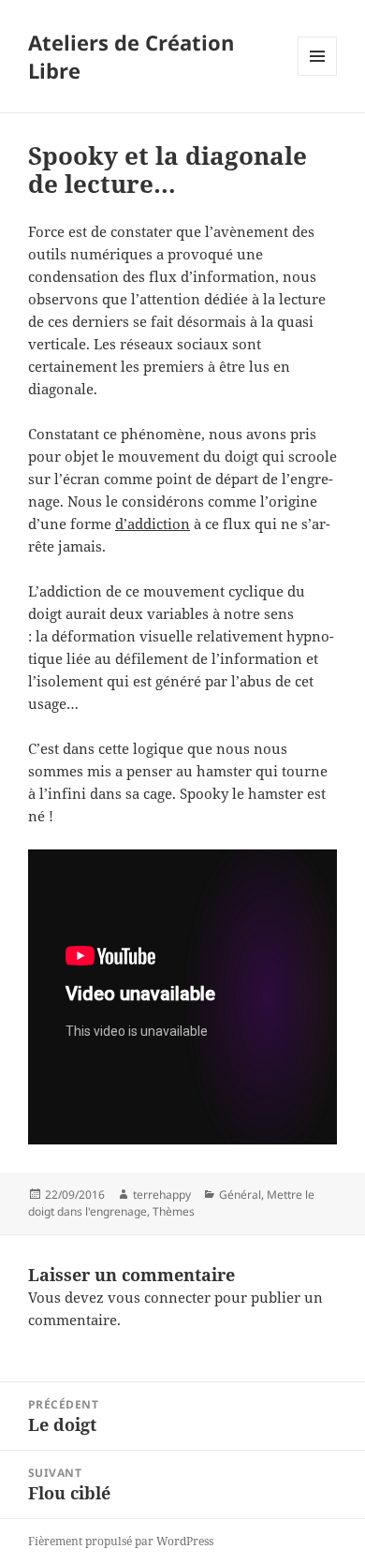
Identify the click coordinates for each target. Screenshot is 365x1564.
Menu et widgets (318, 75)
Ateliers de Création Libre (131, 56)
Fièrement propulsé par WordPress (120, 1541)
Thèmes (174, 1211)
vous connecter (159, 1297)
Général (240, 1195)
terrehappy (162, 1195)
